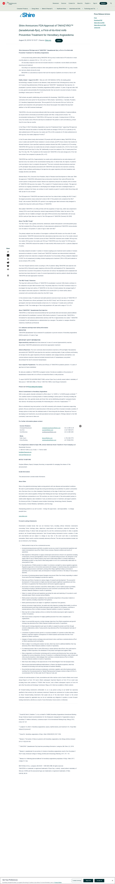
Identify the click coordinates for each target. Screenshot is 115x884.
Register (103, 3)
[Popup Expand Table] (80, 426)
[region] (57, 880)
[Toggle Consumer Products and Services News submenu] (30, 8)
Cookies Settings (77, 880)
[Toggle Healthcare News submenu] (68, 8)
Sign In (95, 3)
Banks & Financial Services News (48, 8)
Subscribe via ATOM (100, 25)
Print (95, 18)
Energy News (35, 8)
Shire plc (48, 40)
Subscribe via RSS (99, 23)
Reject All (88, 880)
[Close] (112, 880)
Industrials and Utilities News (75, 8)
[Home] (10, 3)
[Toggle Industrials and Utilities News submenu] (82, 8)
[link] (56, 3)
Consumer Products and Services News (23, 8)
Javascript (97, 27)
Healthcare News (61, 8)
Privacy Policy (58, 882)
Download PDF (98, 20)
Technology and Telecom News (90, 8)
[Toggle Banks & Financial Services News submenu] (55, 8)
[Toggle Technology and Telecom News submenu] (97, 8)
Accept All (99, 880)
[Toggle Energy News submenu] (40, 8)
